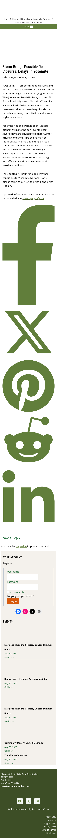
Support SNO (50, 823)
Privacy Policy (49, 826)
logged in (21, 546)
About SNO (51, 816)
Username (13, 571)
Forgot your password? (20, 596)
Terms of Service (48, 829)
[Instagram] (37, 801)
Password (12, 581)
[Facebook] (20, 801)
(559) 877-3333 (7, 777)
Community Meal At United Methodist (24, 742)
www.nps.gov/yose (33, 198)
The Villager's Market (15, 755)
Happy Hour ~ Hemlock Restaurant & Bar (25, 679)
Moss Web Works (40, 809)
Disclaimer (51, 833)
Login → (8, 563)
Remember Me (17, 592)
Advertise (52, 820)
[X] (28, 801)
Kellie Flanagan (9, 77)
